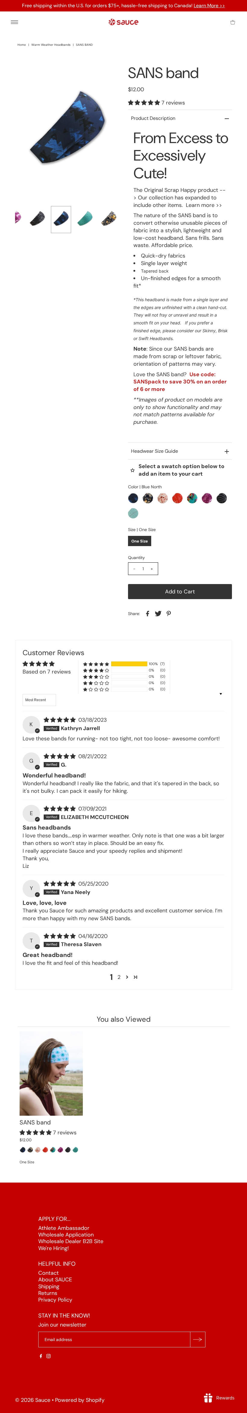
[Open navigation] (14, 22)
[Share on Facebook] (147, 613)
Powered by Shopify (80, 1400)
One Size (139, 541)
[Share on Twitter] (158, 613)
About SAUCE (55, 1279)
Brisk (223, 330)
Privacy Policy (55, 1299)
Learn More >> (209, 5)
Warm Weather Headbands (50, 45)
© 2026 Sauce (32, 1400)
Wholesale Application (66, 1234)
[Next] (39, 73)
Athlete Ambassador (63, 1227)
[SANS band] (51, 1073)
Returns (47, 1293)
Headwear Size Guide (154, 451)
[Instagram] (48, 1356)
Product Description (153, 118)
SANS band (35, 1122)
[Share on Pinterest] (168, 613)
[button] (144, 102)
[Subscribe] (197, 1339)
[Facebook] (41, 1356)
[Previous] (24, 73)
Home (21, 45)
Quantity (136, 557)
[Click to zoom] (109, 73)
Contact (48, 1273)
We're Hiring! (53, 1248)
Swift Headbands (156, 338)
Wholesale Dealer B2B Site (70, 1241)
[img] (60, 720)
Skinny (209, 330)
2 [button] (118, 977)
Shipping (48, 1286)
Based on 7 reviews (47, 671)
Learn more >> (204, 205)
